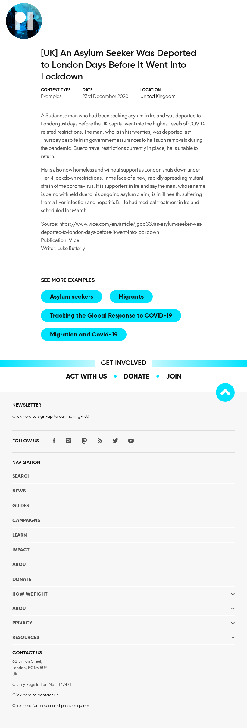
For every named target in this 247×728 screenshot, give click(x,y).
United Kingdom (158, 96)
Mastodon (84, 440)
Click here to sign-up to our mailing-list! (50, 416)
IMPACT (21, 550)
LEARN (19, 535)
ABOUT (20, 564)
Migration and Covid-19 (83, 334)
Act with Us (86, 376)
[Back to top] (225, 392)
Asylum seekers (71, 296)
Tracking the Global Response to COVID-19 (111, 315)
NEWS (19, 491)
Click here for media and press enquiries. (51, 705)
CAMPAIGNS (26, 520)
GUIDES (20, 505)
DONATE (21, 579)
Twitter (115, 440)
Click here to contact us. (35, 695)
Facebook (52, 440)
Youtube (131, 440)
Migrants (131, 296)
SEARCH (21, 476)
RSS (99, 440)
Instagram (68, 440)
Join (173, 376)
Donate (136, 376)
